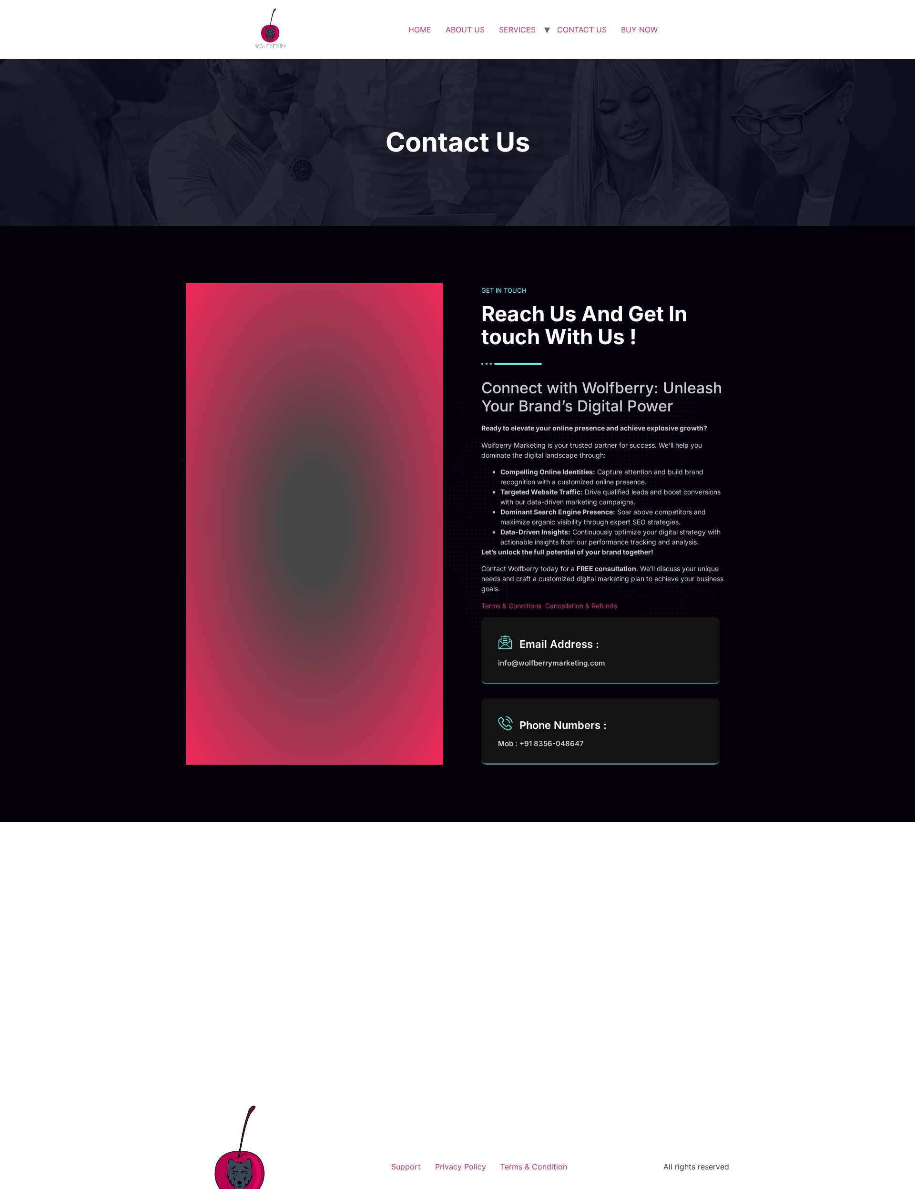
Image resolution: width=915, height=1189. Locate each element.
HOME (419, 29)
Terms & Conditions (511, 606)
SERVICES (517, 29)
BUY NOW (639, 29)
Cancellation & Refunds (581, 606)
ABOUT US (465, 29)
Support (406, 1166)
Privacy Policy (460, 1166)
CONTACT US (582, 29)
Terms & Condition (533, 1166)
